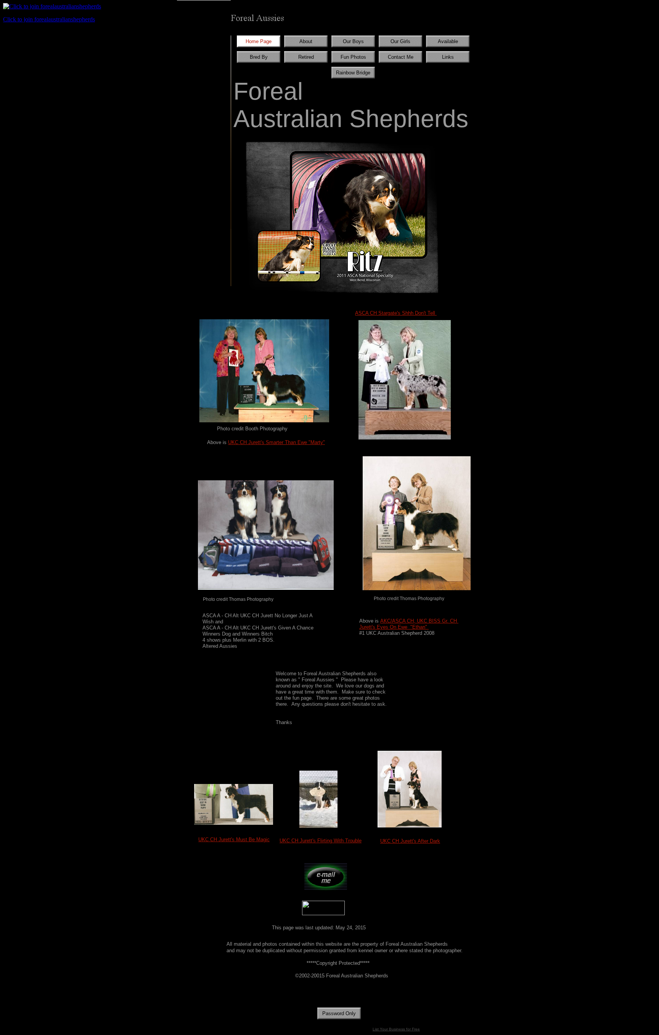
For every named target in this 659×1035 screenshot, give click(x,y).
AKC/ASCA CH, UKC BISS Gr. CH (419, 621)
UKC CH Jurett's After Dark (410, 841)
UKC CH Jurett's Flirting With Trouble (321, 840)
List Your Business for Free (396, 1029)
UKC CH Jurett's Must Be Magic (234, 839)
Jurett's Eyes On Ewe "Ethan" (394, 627)
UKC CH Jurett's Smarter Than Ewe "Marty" (276, 442)
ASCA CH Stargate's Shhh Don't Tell (396, 313)
